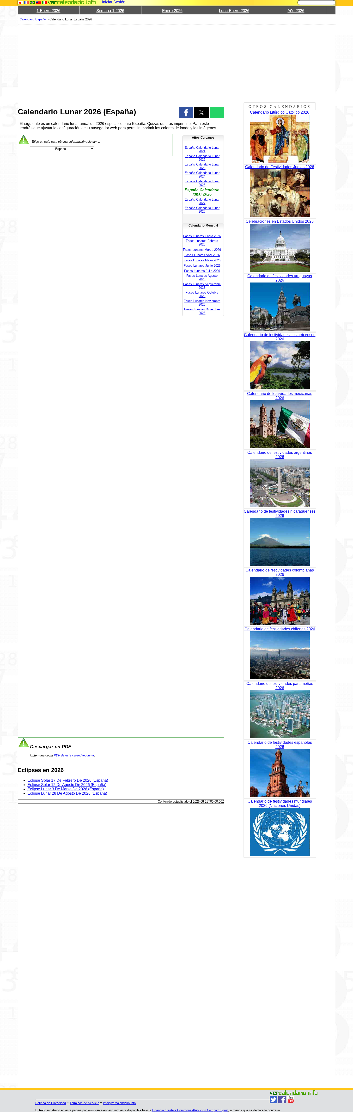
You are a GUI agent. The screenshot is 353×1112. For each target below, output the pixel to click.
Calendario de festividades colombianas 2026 (279, 572)
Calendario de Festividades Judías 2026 (279, 167)
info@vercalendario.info (119, 1103)
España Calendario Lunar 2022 (202, 157)
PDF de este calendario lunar (74, 755)
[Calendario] (72, 2)
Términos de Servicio (84, 1103)
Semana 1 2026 (110, 10)
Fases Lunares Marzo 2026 (202, 250)
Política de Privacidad (50, 1103)
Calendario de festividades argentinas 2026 (279, 454)
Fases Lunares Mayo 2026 (201, 260)
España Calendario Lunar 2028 (202, 209)
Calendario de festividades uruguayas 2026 (279, 278)
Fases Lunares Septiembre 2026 (202, 285)
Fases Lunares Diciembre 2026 (202, 311)
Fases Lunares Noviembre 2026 (202, 302)
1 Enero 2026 (48, 10)
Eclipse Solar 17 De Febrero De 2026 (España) (67, 780)
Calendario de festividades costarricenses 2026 (279, 337)
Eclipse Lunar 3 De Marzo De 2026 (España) (65, 789)
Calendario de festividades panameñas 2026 (279, 686)
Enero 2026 (172, 10)
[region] (121, 63)
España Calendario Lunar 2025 (202, 183)
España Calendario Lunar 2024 (202, 174)
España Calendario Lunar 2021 (202, 149)
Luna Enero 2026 (234, 10)
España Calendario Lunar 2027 (202, 201)
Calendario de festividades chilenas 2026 (279, 629)
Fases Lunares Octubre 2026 (202, 294)
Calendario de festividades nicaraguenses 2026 (280, 513)
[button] (186, 112)
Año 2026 (295, 10)
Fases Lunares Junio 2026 (202, 265)
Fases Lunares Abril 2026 (202, 255)
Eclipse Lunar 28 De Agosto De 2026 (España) (67, 793)
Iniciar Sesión (113, 2)
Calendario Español (33, 19)
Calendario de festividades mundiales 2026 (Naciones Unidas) (280, 803)
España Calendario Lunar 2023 (202, 166)
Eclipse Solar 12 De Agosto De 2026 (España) (66, 785)
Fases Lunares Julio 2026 (202, 271)
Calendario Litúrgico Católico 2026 (279, 112)
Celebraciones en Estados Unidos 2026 (280, 221)
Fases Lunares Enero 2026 (202, 236)
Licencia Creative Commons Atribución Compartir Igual (190, 1110)
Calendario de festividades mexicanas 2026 (279, 396)
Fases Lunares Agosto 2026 (202, 277)
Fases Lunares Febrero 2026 (202, 242)
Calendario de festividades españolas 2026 (280, 744)
